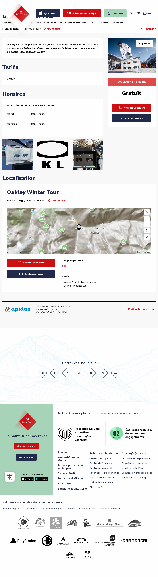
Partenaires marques (51, 508)
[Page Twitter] (79, 373)
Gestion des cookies (109, 508)
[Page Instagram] (42, 373)
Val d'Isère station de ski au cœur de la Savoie (32, 502)
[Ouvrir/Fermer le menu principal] (147, 13)
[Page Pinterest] (103, 373)
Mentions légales (12, 508)
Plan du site (31, 508)
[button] (138, 13)
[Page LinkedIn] (115, 373)
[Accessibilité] (132, 13)
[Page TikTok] (67, 373)
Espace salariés (87, 508)
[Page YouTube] (91, 373)
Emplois (71, 508)
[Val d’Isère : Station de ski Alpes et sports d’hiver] (18, 12)
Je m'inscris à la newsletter (119, 413)
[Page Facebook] (54, 373)
